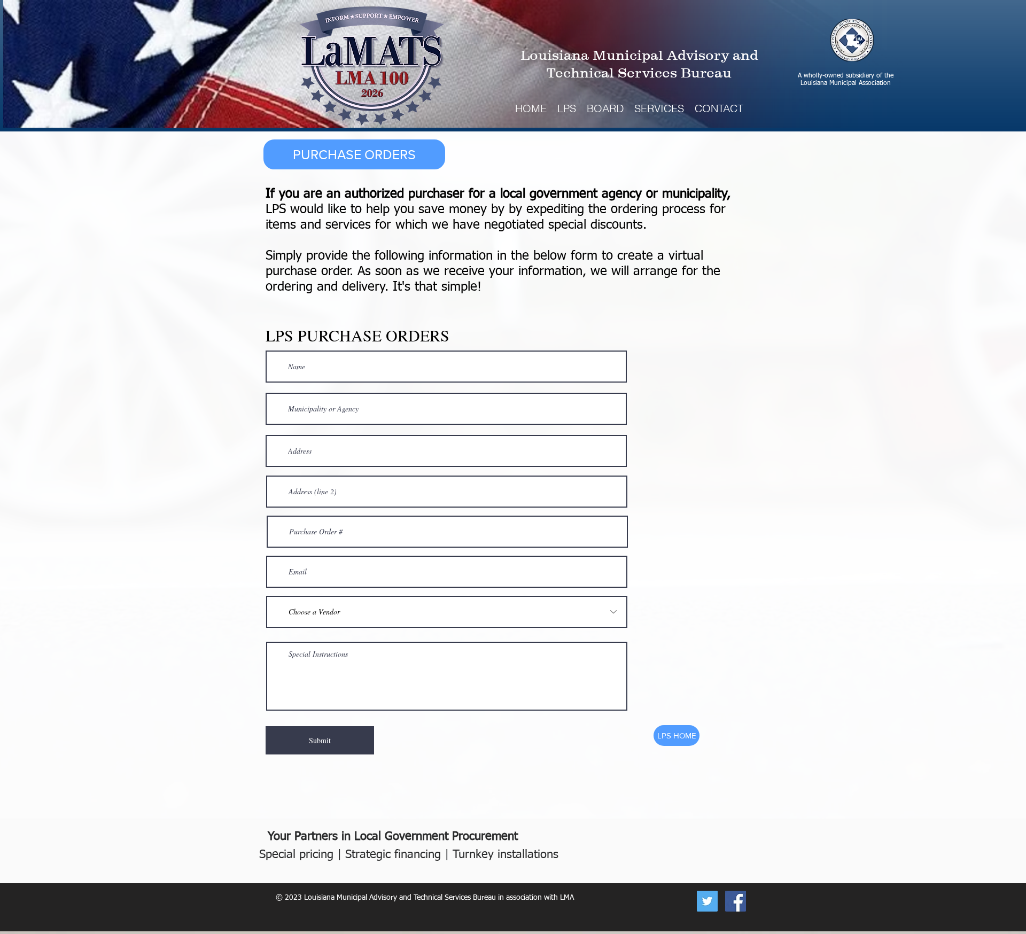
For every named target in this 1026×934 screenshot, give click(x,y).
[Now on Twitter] (707, 901)
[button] (659, 108)
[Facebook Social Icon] (735, 901)
